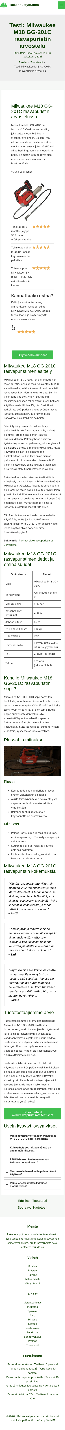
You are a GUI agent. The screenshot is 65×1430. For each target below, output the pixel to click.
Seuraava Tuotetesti (32, 1207)
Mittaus (32, 1323)
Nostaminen (32, 1328)
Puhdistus (32, 1332)
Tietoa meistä (32, 1279)
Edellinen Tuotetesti (32, 1200)
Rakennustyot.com (24, 5)
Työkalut (32, 1311)
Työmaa (32, 1340)
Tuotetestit (32, 1345)
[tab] (32, 1137)
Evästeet (32, 1270)
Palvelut (32, 1274)
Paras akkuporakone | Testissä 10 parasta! (32, 1364)
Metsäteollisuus (32, 1302)
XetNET (50, 1420)
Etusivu (32, 1266)
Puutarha (32, 1306)
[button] (32, 354)
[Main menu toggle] (61, 5)
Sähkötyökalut (32, 1336)
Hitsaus (32, 1319)
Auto (32, 1315)
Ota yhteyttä (32, 1283)
